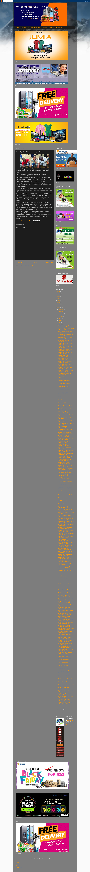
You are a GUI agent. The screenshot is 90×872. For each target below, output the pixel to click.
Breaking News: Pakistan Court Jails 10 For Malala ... (65, 353)
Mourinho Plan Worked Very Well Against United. (65, 564)
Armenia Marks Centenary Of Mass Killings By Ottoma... (64, 460)
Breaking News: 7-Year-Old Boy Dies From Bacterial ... (65, 466)
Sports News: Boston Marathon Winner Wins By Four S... (65, 581)
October (60, 313)
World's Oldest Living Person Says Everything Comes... (66, 522)
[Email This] (34, 220)
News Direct (70, 720)
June (60, 320)
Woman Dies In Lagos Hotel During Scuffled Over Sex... (64, 700)
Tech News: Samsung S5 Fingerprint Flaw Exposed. (64, 472)
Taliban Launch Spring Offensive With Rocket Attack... (65, 451)
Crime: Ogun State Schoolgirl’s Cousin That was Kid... (65, 362)
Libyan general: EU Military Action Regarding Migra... (65, 454)
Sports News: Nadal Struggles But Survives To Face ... (65, 644)
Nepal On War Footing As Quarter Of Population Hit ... (65, 400)
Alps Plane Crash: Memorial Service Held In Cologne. (64, 647)
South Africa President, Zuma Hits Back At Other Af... (65, 365)
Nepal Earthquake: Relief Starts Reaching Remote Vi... (65, 374)
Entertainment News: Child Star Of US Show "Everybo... (66, 439)
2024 (58, 291)
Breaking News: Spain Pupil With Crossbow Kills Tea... (65, 584)
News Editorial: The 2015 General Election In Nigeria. (65, 697)
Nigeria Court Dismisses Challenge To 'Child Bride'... (66, 513)
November (61, 311)
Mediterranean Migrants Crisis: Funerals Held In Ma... (65, 492)
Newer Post (19, 262)
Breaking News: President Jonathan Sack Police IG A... (65, 558)
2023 (58, 293)
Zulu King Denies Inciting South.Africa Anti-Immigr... (64, 573)
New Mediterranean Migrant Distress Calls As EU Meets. (65, 590)
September (61, 314)
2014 (58, 712)
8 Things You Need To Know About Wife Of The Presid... (66, 478)
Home (35, 262)
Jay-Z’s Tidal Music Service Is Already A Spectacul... (64, 540)
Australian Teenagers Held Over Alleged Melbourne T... (65, 632)
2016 (58, 305)
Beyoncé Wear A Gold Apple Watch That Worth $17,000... (66, 567)
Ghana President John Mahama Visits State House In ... (65, 552)
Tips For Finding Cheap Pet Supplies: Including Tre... (64, 356)
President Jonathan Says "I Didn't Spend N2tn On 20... (65, 593)
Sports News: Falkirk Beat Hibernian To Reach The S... (65, 608)
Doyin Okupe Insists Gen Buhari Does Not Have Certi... (65, 543)
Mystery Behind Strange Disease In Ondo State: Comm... (65, 611)
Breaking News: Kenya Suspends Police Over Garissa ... (65, 531)
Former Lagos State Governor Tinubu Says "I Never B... (65, 383)
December (61, 309)
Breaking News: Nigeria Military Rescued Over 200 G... (65, 380)
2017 (58, 304)
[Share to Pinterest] (39, 220)
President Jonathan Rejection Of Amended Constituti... (65, 670)
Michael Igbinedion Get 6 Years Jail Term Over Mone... (65, 332)
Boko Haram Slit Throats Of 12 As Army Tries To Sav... (65, 620)
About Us (44, 27)
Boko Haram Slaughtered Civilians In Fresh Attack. (65, 421)
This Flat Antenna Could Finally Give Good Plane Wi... (65, 495)
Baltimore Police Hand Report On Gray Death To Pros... (65, 326)
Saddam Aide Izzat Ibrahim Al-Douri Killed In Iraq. (65, 656)
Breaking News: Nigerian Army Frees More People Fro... (65, 350)
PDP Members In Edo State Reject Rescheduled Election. (66, 629)
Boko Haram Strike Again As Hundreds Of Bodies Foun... (65, 403)
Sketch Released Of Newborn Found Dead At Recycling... (64, 617)
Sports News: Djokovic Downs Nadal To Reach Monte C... (65, 614)
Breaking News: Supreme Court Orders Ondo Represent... (65, 641)
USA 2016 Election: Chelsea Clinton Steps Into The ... (64, 638)
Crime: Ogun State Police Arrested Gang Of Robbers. (66, 424)
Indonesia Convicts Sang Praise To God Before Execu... (66, 359)
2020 (58, 298)
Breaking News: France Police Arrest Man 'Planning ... (65, 528)
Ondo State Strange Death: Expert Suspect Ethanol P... (66, 578)
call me (17, 869)
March (60, 706)
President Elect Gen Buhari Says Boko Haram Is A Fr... (65, 394)
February (61, 707)
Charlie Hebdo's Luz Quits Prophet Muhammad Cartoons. (66, 329)
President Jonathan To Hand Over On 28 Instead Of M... (65, 679)
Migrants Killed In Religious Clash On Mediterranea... (65, 682)
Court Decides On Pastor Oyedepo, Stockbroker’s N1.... (65, 549)
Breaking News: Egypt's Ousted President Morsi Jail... (65, 555)
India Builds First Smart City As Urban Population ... (65, 667)
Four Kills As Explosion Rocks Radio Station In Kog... (64, 386)
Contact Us (51, 27)
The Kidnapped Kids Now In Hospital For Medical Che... (64, 694)
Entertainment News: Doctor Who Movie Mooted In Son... (65, 623)
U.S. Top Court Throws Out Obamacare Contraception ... (65, 427)
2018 (58, 302)
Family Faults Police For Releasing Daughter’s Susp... (66, 415)
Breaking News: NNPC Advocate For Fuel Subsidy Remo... (65, 469)
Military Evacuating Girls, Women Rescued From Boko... (65, 371)
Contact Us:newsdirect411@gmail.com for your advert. (28, 27)
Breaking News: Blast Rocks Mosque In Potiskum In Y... (64, 570)
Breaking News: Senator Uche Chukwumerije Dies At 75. (65, 602)
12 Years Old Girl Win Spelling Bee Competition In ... (66, 489)
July (60, 318)
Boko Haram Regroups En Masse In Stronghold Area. (65, 475)
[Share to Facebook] (38, 220)
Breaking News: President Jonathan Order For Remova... (65, 486)
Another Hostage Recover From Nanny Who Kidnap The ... (65, 457)
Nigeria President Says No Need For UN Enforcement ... (65, 650)
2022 (58, 294)
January (60, 709)
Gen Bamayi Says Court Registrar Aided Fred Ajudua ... (65, 537)
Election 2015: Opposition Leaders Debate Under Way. (66, 665)
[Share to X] (36, 220)
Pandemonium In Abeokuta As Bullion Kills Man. (65, 341)
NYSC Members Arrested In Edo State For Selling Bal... (65, 519)
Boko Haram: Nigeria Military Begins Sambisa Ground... (64, 516)
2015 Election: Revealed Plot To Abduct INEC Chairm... (65, 659)
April (60, 324)
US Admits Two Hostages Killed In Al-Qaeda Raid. (65, 483)
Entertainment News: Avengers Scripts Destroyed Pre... (65, 498)
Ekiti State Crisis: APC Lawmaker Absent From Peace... (65, 338)
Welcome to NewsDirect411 (35, 6)
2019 (58, 300)
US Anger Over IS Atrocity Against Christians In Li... (65, 576)
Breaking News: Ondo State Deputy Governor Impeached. (65, 433)
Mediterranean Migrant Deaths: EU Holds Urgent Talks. (66, 599)
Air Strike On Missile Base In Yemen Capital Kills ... (64, 587)
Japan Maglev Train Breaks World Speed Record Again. (65, 546)
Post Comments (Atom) (27, 265)
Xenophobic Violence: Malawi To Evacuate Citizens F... (65, 691)
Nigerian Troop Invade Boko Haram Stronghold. (64, 442)
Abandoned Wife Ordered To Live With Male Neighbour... (65, 510)
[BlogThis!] (35, 220)
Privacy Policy (59, 27)
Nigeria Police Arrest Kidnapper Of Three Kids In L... (65, 685)
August (60, 316)
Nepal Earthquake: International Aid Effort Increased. (65, 430)
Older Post (49, 262)
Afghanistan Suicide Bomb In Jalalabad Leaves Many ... (64, 626)
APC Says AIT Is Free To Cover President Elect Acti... (65, 389)
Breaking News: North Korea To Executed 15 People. (65, 368)
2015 (58, 307)
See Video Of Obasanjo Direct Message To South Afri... (65, 406)
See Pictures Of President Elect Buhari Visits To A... (65, 347)
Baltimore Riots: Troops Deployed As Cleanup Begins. (65, 392)
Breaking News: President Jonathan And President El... (65, 463)
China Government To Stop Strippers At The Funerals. (64, 445)
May (60, 322)
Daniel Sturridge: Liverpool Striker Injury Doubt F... (65, 409)
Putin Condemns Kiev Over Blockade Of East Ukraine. (64, 676)
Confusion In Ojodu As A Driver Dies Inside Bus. (65, 344)
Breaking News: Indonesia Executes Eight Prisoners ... (65, 397)
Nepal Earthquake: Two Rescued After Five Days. (65, 335)
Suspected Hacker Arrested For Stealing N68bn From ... (65, 504)
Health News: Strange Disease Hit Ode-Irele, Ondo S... (65, 653)
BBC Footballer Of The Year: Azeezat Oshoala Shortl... (64, 412)
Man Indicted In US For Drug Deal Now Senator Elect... (65, 662)
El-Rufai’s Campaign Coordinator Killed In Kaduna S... (65, 525)
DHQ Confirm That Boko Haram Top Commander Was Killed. (65, 481)
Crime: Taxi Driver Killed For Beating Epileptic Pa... (64, 507)
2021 (58, 296)
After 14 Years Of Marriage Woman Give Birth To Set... (64, 596)
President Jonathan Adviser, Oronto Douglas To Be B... (64, 436)
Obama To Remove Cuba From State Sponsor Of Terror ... (65, 703)
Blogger (56, 858)
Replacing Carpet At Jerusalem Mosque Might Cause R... (65, 561)
